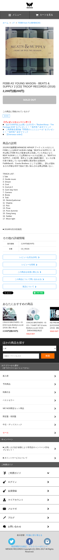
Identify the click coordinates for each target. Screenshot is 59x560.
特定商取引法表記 (19, 546)
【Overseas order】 (14, 134)
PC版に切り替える (34, 535)
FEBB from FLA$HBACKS (29, 23)
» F (13, 23)
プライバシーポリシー (38, 546)
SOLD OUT (29, 99)
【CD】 (6, 116)
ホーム (6, 23)
